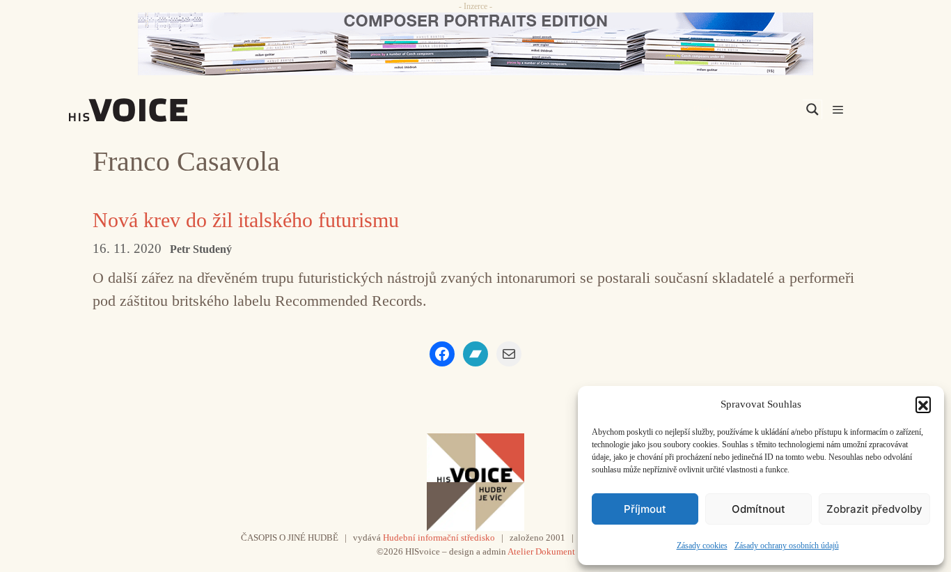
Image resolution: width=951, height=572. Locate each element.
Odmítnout (758, 509)
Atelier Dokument (541, 551)
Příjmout (645, 509)
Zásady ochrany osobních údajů (786, 545)
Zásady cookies (702, 545)
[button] (923, 404)
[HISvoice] (159, 110)
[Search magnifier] (812, 109)
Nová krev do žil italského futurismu (246, 219)
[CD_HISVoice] (475, 44)
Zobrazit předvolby (874, 509)
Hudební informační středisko (439, 537)
